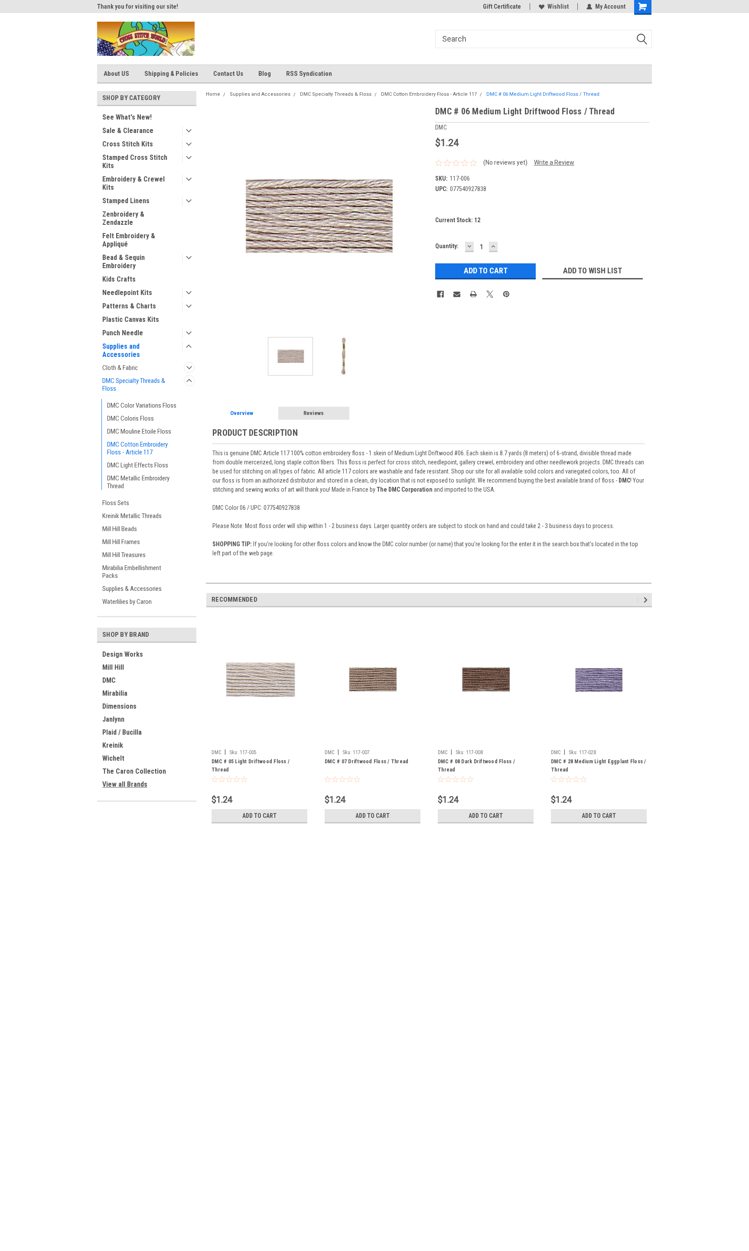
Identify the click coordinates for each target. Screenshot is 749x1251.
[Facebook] (440, 294)
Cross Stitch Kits (127, 144)
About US (116, 74)
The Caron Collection (134, 771)
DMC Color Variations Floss (141, 405)
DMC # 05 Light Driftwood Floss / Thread (251, 765)
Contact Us (228, 74)
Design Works (122, 654)
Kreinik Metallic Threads (132, 516)
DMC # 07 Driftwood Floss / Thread (366, 761)
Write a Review (554, 162)
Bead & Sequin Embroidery (123, 261)
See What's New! (127, 117)
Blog (264, 74)
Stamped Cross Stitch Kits (134, 161)
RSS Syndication (309, 74)
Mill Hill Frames (121, 542)
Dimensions (119, 706)
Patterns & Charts (129, 306)
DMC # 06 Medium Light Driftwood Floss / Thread (542, 94)
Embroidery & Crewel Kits (133, 183)
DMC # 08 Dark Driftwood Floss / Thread (476, 765)
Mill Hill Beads (119, 529)
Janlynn (113, 719)
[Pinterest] (506, 294)
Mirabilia (114, 693)
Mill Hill (113, 667)
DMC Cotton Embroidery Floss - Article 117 (137, 448)
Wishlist (558, 6)
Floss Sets (115, 503)
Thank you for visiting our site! (137, 6)
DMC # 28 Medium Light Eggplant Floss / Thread (598, 765)
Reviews (313, 413)
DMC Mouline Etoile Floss (139, 431)
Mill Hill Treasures (124, 555)
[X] (489, 294)
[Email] (456, 294)
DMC (109, 680)
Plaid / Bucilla (122, 732)
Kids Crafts (119, 279)
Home (213, 94)
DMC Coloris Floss (130, 418)
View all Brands (124, 784)
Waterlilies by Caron (127, 602)
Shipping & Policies (171, 74)
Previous (214, 216)
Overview (241, 413)
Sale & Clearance (127, 130)
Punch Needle (122, 333)
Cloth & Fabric (120, 368)
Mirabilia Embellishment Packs (131, 572)
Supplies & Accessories (132, 589)
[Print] (473, 294)
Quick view (259, 739)
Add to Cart (259, 815)
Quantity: (447, 246)
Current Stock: (457, 220)
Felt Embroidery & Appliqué (128, 240)
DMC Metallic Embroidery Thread (138, 482)
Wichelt (113, 758)
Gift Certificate (502, 6)
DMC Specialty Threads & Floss (133, 384)
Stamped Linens (126, 201)
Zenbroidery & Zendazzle (123, 218)
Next (420, 216)
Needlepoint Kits (127, 292)
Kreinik (112, 745)
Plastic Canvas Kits (130, 319)
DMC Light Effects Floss (137, 465)
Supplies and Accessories (121, 350)
